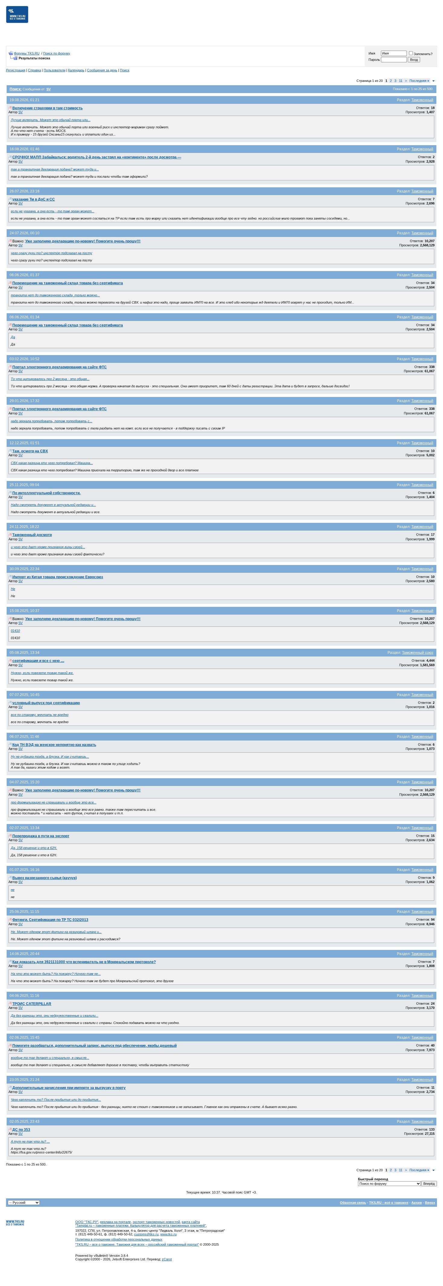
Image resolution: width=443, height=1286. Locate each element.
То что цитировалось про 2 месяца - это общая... (50, 379)
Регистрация (15, 70)
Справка (34, 70)
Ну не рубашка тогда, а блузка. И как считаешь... (50, 756)
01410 (15, 630)
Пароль (374, 59)
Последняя (419, 81)
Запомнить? (423, 54)
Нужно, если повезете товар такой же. (42, 673)
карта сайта (191, 1222)
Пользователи (54, 70)
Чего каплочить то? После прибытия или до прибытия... (56, 1099)
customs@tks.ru (146, 1234)
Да (13, 337)
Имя (372, 53)
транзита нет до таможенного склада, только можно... (55, 295)
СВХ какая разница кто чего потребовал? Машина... (52, 463)
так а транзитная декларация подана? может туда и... (55, 169)
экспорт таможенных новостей (156, 1222)
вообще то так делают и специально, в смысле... (50, 1058)
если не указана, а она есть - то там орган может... (52, 211)
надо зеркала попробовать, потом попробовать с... (51, 421)
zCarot (167, 1259)
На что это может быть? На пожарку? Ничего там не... (56, 973)
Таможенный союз (417, 653)
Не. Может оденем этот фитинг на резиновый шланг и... (56, 932)
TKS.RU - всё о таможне (388, 1202)
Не (13, 589)
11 (400, 81)
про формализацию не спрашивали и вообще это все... (53, 802)
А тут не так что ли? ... (30, 1141)
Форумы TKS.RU (26, 53)
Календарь (76, 70)
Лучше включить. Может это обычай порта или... (50, 120)
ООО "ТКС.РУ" (86, 1222)
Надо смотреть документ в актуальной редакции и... (53, 505)
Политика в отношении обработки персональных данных (118, 1239)
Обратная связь (353, 1202)
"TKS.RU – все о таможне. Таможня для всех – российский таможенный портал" (137, 1244)
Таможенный (422, 100)
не (12, 889)
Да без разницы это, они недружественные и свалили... (54, 1015)
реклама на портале (115, 1222)
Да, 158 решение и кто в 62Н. (34, 848)
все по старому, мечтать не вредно (39, 714)
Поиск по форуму (56, 53)
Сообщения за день (102, 70)
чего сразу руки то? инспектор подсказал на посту (51, 253)
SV (20, 112)
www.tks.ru (168, 1234)
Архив (416, 1202)
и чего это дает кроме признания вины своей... (48, 547)
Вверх (430, 1202)
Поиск (124, 70)
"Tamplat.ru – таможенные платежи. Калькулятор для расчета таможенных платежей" (140, 1225)
